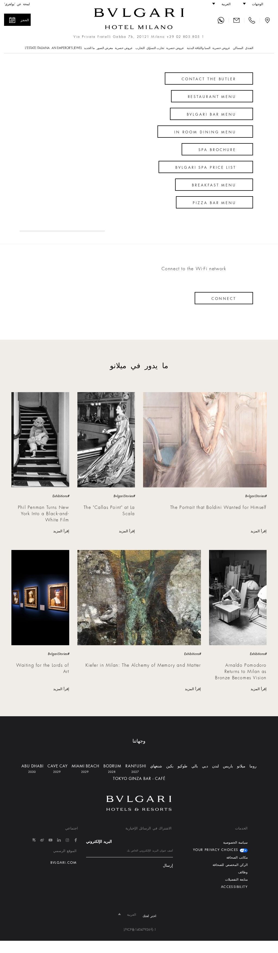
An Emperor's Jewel (67, 48)
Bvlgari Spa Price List (205, 167)
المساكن (238, 48)
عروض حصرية (221, 48)
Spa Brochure (217, 150)
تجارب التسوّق (155, 48)
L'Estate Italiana (37, 48)
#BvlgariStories (256, 496)
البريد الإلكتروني (99, 841)
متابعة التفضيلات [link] (236, 879)
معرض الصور (105, 48)
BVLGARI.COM (63, 862)
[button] (255, 4)
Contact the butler (209, 79)
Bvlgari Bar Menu (211, 114)
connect (223, 298)
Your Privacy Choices (216, 849)
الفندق (249, 48)
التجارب (140, 48)
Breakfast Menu (214, 185)
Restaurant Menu (212, 97)
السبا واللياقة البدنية (198, 48)
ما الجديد (89, 48)
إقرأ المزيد (259, 531)
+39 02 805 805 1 (185, 36)
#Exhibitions (60, 496)
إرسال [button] (168, 865)
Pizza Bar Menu (214, 203)
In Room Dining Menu (205, 132)
